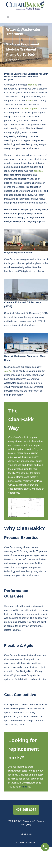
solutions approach (29, 108)
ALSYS (29, 100)
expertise (32, 84)
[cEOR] (26, 280)
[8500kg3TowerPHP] (26, 230)
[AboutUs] (26, 334)
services (38, 171)
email (24, 786)
